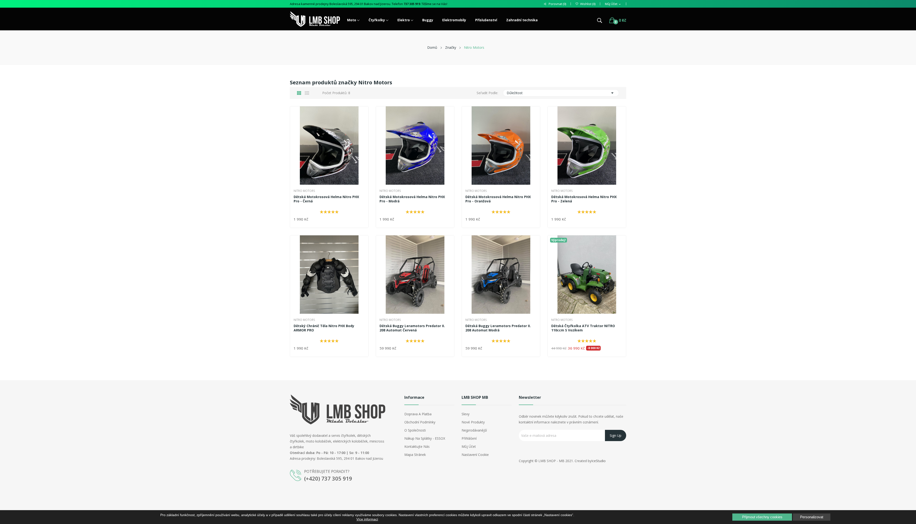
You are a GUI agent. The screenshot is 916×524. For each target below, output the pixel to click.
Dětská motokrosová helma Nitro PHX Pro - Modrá (412, 199)
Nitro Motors (304, 190)
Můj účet (469, 446)
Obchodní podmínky (419, 422)
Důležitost (561, 93)
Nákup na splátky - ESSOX (424, 438)
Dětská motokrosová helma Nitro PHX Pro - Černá (326, 199)
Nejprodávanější (474, 430)
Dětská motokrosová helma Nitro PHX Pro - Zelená (584, 199)
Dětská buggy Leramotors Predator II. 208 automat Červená (412, 328)
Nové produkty (473, 422)
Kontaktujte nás (417, 446)
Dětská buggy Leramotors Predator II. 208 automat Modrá (498, 328)
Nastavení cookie (475, 454)
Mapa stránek (415, 454)
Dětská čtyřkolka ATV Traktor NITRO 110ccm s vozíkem (583, 328)
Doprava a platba (418, 414)
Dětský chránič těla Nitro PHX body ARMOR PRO (324, 328)
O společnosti (415, 430)
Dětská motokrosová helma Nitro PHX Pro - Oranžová (498, 199)
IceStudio (598, 461)
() (587, 4)
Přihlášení (469, 438)
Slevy (465, 414)
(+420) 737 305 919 (328, 478)
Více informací (367, 519)
